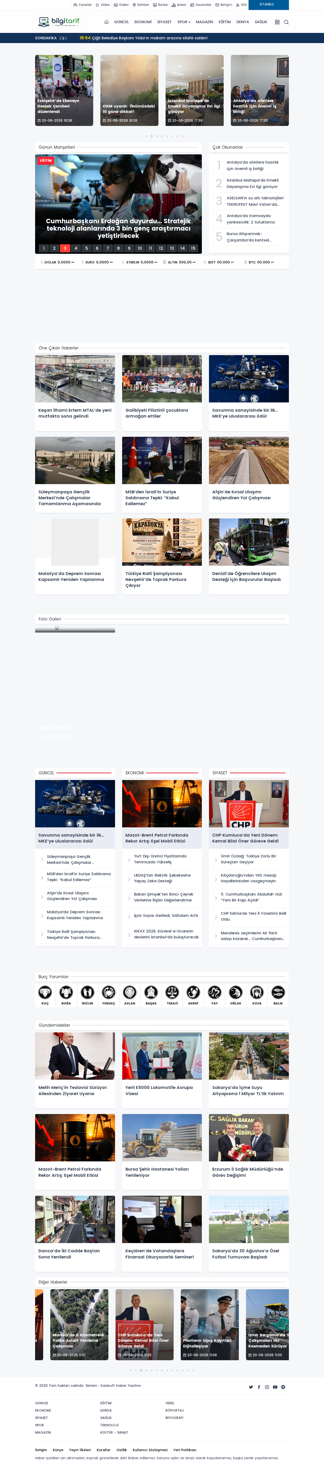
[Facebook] (259, 1387)
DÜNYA (242, 22)
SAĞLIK (261, 22)
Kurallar (104, 1450)
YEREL (170, 1403)
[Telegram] (283, 1387)
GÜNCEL (121, 22)
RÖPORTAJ (175, 1410)
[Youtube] (275, 1387)
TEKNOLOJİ (109, 1425)
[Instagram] (267, 1387)
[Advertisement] (162, 308)
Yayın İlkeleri (80, 1450)
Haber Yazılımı (128, 1385)
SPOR (182, 22)
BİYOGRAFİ (174, 1417)
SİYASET (164, 22)
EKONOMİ (143, 22)
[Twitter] (251, 1387)
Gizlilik (121, 1450)
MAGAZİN (204, 22)
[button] (141, 136)
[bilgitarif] (59, 22)
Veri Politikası (184, 1450)
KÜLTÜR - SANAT (114, 1432)
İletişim (41, 1450)
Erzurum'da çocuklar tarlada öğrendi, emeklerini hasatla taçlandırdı (151, 38)
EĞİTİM (225, 22)
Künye (58, 1450)
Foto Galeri (50, 619)
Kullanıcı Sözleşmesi (150, 1450)
